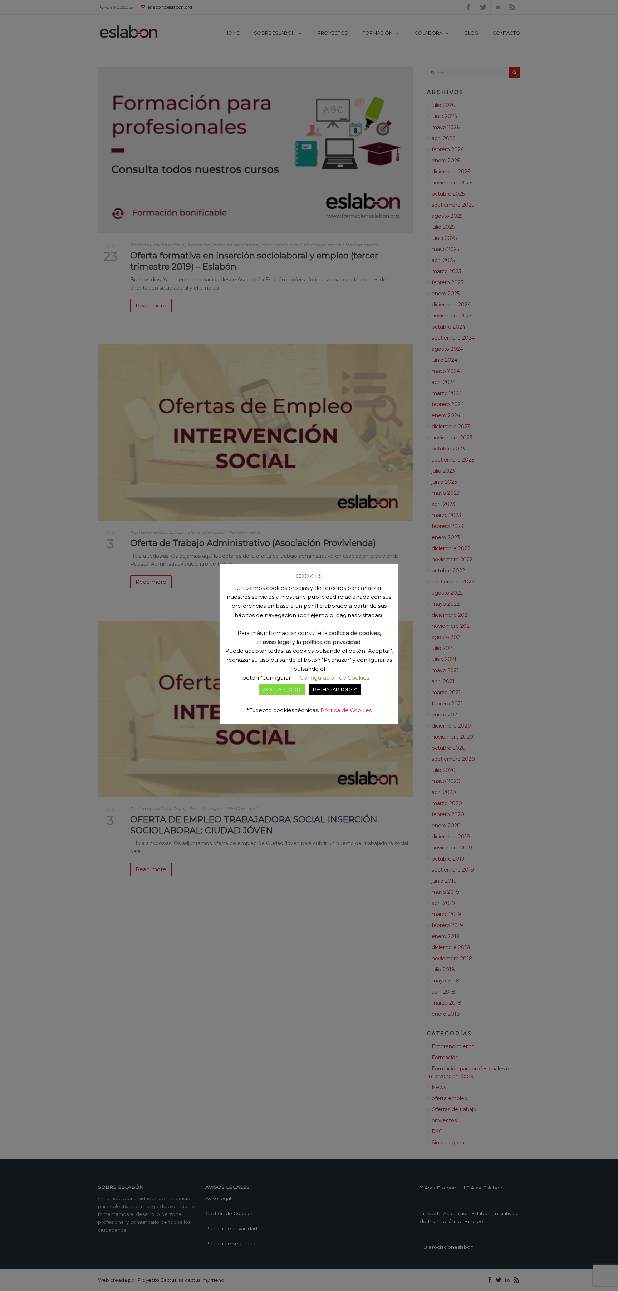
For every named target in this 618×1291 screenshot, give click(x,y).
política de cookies (354, 633)
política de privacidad (331, 642)
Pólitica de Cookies (346, 710)
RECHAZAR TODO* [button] (335, 689)
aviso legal (277, 642)
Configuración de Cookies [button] (334, 677)
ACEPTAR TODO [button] (282, 689)
